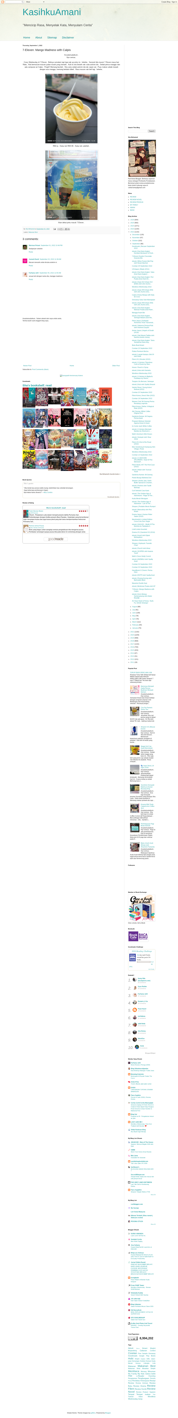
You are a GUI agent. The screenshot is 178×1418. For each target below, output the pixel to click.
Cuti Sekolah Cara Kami (140, 491)
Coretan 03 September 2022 (142, 567)
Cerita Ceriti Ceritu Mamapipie (142, 1103)
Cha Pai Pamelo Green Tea (146, 708)
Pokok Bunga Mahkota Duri (141, 478)
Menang (144, 1371)
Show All (153, 1194)
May (134, 616)
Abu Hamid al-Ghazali (37, 527)
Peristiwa (136, 1381)
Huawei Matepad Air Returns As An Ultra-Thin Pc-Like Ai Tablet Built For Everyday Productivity (142, 1256)
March (134, 622)
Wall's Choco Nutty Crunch (141, 556)
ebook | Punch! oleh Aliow (141, 548)
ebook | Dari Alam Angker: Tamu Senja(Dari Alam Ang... (143, 341)
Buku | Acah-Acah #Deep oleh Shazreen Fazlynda (148, 845)
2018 (132, 641)
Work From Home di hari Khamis (141, 1152)
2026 (132, 220)
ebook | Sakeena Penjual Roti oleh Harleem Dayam (142, 326)
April (134, 619)
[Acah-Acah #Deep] (41, 406)
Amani (144, 1348)
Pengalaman (132, 1378)
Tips (154, 1394)
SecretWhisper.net (138, 1175)
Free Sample (143, 1353)
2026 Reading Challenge (142, 951)
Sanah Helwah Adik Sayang (139, 1295)
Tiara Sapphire (136, 1190)
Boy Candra (48, 492)
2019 (132, 638)
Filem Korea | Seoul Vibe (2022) (143, 395)
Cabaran (143, 1350)
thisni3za (141, 1038)
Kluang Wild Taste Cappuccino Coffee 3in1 (147, 806)
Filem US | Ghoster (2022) (141, 359)
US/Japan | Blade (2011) (140, 269)
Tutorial (130, 1397)
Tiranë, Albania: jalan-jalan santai (141, 1084)
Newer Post (27, 366)
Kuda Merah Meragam (140, 498)
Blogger (108, 1413)
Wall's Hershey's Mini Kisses (142, 434)
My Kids (141, 1374)
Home (26, 37)
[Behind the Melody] (29, 427)
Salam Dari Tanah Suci (138, 1319)
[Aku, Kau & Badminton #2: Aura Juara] (92, 405)
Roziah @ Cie (143, 1001)
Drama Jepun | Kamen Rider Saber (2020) (142, 515)
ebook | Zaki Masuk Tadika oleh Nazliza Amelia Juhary (143, 336)
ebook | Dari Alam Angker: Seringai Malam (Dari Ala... (142, 317)
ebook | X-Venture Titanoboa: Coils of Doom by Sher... (142, 363)
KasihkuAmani (52, 12)
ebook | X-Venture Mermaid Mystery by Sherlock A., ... (142, 430)
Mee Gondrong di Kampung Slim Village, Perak (143, 448)
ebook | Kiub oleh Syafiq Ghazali (143, 384)
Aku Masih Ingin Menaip (138, 1131)
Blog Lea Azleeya (137, 1253)
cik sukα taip (135, 1299)
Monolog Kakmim (137, 1074)
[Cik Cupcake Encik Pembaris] (67, 447)
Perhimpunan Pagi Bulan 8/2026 (147, 825)
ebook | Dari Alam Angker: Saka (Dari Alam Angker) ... (143, 273)
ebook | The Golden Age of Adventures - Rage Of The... (143, 494)
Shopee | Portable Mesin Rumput (143, 506)
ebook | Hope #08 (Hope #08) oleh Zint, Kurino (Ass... (142, 304)
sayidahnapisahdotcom (139, 1161)
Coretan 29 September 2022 (142, 266)
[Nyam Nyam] (105, 462)
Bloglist (152, 1348)
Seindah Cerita (136, 1239)
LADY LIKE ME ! (137, 1122)
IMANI (132, 210)
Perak (130, 1381)
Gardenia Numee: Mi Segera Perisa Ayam (142, 417)
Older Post (116, 366)
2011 (132, 662)
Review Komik (140, 1389)
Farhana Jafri (34, 273)
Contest (152, 1351)
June (134, 613)
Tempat (131, 1394)
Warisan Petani (34, 245)
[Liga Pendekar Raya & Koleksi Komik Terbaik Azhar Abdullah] (29, 468)
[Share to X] (63, 229)
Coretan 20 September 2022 (142, 392)
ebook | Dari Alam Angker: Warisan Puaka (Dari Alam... (143, 309)
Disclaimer (68, 37)
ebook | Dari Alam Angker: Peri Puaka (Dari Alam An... (143, 278)
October (135, 241)
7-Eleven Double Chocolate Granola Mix (142, 257)
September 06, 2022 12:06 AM (50, 273)
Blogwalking (132, 1351)
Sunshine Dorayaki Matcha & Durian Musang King (147, 787)
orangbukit (135, 1278)
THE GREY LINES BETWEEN (141, 1182)
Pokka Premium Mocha (140, 351)
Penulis (152, 1378)
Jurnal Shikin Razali (138, 1262)
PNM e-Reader (136, 1376)
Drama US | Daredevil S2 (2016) (143, 532)
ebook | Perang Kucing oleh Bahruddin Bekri (142, 579)
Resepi (152, 1381)
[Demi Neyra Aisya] (80, 426)
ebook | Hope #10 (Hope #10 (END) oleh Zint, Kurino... (142, 283)
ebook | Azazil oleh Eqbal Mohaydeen (141, 536)
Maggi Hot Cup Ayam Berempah (147, 747)
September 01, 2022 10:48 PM (51, 245)
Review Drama (139, 1386)
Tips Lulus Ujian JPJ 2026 (139, 1163)
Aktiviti (130, 1348)
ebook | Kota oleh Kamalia (141, 370)
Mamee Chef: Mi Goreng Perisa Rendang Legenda (143, 402)
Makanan (132, 1366)
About (38, 37)
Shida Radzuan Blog (138, 1130)
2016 (132, 647)
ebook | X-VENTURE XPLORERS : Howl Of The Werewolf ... (142, 460)
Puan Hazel (142, 1009)
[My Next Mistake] (54, 470)
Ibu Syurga (135, 1208)
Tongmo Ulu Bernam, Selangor (143, 381)
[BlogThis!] (61, 229)
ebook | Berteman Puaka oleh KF (143, 586)
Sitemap (52, 37)
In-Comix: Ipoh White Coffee (142, 426)
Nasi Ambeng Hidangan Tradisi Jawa (142, 1070)
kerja (140, 1399)
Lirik (153, 1363)
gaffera (93, 1413)
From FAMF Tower (137, 1285)
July (134, 610)
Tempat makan (143, 1394)
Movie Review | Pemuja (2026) (140, 1065)
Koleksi (142, 1361)
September (136, 244)
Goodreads (132, 1356)
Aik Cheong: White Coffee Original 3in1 (141, 412)
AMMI (133, 1150)
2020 (132, 635)
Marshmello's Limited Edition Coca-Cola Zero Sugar (142, 520)
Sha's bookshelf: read (37, 385)
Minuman (151, 1371)
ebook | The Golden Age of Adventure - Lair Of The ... (142, 502)
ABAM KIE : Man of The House (142, 1142)
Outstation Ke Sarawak (138, 1157)
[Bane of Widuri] (105, 448)
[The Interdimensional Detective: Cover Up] (80, 448)
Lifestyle (146, 1363)
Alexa (138, 1348)
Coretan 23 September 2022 (142, 348)
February (135, 625)
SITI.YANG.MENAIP (138, 1318)
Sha (138, 955)
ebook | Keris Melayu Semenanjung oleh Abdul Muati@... (142, 596)
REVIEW (133, 197)
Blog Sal (134, 1114)
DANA (133, 1088)
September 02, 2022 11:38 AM (50, 259)
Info (148, 1359)
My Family (132, 1374)
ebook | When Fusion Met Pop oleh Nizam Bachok (142, 262)
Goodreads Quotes (113, 497)
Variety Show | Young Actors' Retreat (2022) (142, 388)
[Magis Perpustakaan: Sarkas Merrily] (29, 449)
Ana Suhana (135, 1245)
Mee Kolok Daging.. (137, 1241)
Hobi (130, 1358)
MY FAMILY (134, 205)
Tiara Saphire (136, 1095)
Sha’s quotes (28, 483)
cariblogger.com (137, 1204)
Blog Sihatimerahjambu (139, 1069)
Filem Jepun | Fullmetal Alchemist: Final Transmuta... (143, 321)
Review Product (142, 1392)
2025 (132, 223)
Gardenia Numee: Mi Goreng (142, 475)
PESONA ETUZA (137, 1221)
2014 (132, 653)
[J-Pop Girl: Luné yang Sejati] (41, 427)
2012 (132, 659)
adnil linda (141, 1024)
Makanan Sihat (134, 1368)
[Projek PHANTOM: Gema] (92, 428)
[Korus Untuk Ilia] (105, 405)
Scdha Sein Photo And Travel (141, 1323)
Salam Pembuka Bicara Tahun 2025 (142, 1306)
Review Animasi (142, 1383)
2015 (132, 650)
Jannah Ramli (34, 259)
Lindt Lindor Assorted (139, 529)
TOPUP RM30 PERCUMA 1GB (141, 673)
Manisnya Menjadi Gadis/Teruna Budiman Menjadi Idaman (147, 689)
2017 (132, 644)
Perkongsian (144, 1381)
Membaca (133, 1371)
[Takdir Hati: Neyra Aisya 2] (54, 426)
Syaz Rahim (142, 986)
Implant (143, 1359)
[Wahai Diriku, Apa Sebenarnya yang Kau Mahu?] (80, 405)
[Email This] (58, 229)
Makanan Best (33, 232)
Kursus (138, 1363)
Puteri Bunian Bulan (36, 511)
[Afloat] (41, 448)
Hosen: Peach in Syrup (140, 367)
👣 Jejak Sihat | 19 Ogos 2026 (147, 766)
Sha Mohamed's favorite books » (110, 474)
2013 (132, 656)
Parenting (152, 1376)
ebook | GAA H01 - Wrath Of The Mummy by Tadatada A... (143, 525)
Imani (137, 1359)
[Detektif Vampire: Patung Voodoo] (67, 470)
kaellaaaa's (135, 1167)
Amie (142, 1046)
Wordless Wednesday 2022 (142, 287)
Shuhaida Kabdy (137, 1293)
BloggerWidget (150, 1053)
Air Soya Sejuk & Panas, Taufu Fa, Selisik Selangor (143, 602)
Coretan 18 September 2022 (142, 398)
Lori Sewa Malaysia (138, 1212)
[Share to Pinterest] (68, 229)
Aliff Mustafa (34, 513)
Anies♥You (135, 1082)
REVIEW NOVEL (136, 199)
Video (141, 1397)
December (136, 235)
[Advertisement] (71, 343)
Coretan (132, 1353)
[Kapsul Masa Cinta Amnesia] (105, 426)
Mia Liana (134, 1156)
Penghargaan (143, 1378)
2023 (132, 229)
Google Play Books (147, 1356)
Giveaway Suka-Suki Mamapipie (143, 300)
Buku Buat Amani (138, 345)
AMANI (132, 207)
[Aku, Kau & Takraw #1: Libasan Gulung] (67, 406)
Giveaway (151, 1353)
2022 (132, 232)
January (135, 628)
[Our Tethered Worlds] (41, 468)
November (136, 238)
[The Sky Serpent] (54, 448)
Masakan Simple (148, 1368)
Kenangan (136, 1361)
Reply (31, 252)
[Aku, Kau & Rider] (92, 468)
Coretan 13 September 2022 (142, 455)
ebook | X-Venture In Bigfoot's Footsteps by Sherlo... (142, 377)
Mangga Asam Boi (138, 313)
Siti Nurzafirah (136, 1310)
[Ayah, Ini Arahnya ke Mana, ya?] (67, 426)
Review (131, 1383)
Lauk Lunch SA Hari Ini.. (138, 1235)
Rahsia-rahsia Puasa (36, 526)
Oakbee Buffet (150, 1374)
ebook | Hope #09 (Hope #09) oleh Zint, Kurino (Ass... (142, 291)
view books (151, 969)
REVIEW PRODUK (136, 202)
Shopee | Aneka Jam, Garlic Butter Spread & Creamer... (142, 481)
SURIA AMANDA (137, 1234)
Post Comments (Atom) (40, 369)
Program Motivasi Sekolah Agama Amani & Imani (141, 422)
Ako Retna (142, 1031)
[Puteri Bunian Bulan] (29, 407)
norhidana (141, 1016)
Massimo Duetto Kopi (139, 583)
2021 (132, 632)
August (135, 607)
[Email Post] (54, 229)
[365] (54, 404)
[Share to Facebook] (66, 229)
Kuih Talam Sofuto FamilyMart (140, 1300)
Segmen (152, 1392)
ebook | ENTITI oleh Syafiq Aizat (143, 575)
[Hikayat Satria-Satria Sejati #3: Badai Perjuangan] (80, 470)
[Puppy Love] (92, 449)
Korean (148, 1361)
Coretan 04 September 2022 (142, 564)
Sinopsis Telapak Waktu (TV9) (140, 1192)
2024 (132, 226)
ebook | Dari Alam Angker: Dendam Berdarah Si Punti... (143, 252)
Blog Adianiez (136, 1304)
